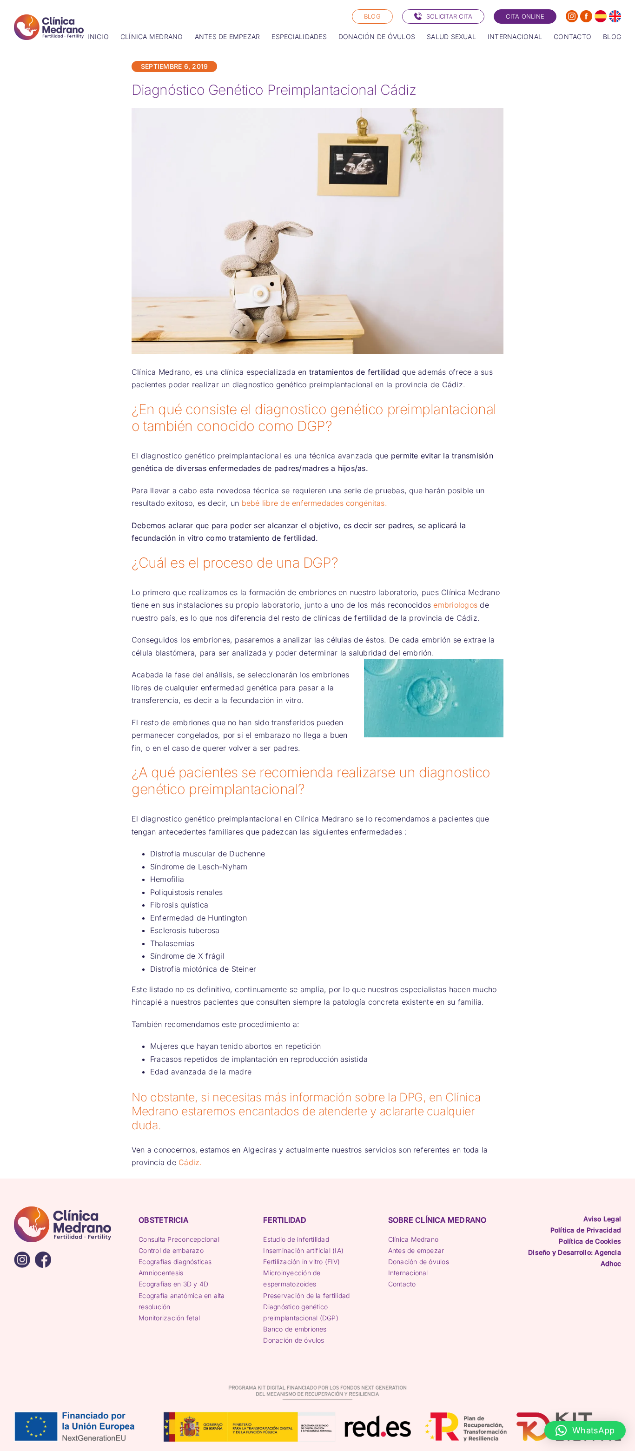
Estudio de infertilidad (296, 1239)
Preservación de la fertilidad (306, 1295)
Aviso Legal (602, 1219)
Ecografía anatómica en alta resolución (182, 1301)
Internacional (408, 1273)
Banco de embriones (294, 1329)
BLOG (372, 16)
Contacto (402, 1284)
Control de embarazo (171, 1250)
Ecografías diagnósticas (175, 1261)
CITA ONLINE (525, 16)
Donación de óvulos (293, 1340)
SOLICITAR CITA (449, 16)
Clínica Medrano (413, 1239)
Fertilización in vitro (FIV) (301, 1261)
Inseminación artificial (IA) (303, 1250)
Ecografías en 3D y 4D (173, 1284)
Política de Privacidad (585, 1230)
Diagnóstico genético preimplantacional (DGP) (300, 1312)
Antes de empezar (416, 1250)
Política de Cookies (590, 1241)
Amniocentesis (161, 1273)
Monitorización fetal (169, 1318)
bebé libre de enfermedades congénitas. (313, 503)
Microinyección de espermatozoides (291, 1278)
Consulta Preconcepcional (179, 1239)
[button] (585, 1430)
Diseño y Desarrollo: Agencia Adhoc (574, 1257)
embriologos (455, 605)
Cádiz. (190, 1162)
